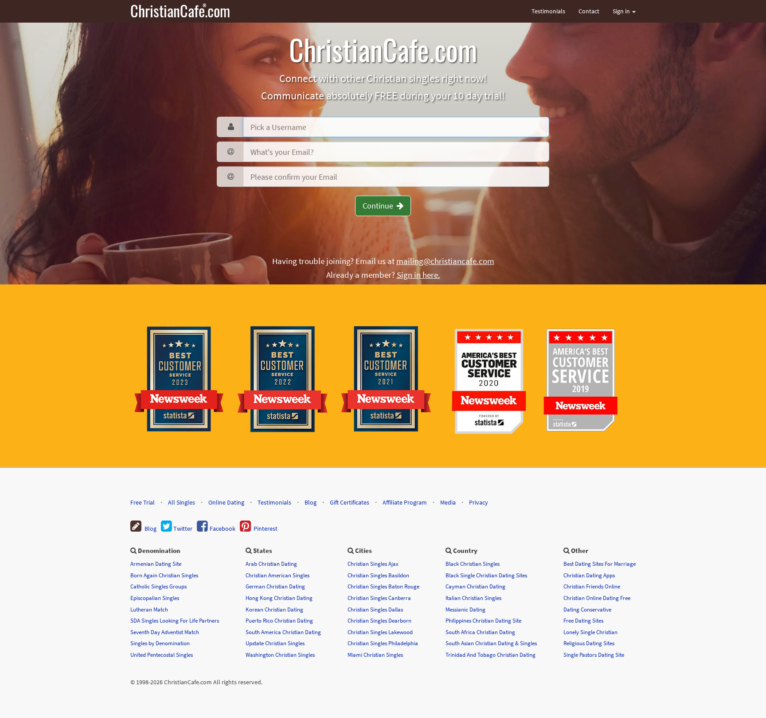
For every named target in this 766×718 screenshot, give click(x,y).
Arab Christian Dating (271, 563)
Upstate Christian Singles (275, 643)
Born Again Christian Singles (164, 575)
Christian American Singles (277, 575)
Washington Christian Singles (280, 654)
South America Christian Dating (283, 631)
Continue (380, 206)
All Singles (181, 502)
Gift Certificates (349, 502)
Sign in (622, 11)
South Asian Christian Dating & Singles (491, 643)
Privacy (478, 502)
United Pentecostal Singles (161, 654)
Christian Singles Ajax (373, 563)
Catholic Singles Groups (158, 586)
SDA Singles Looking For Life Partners (174, 620)
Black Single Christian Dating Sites (486, 575)
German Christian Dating (275, 586)
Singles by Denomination (160, 643)
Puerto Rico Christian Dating (279, 620)
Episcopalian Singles (154, 597)
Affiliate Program (405, 502)
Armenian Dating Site (155, 563)
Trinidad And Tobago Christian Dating (490, 654)
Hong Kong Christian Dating (279, 597)
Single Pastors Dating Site (593, 654)
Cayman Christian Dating (475, 586)
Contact (588, 11)
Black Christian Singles (473, 563)
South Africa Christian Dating (480, 631)
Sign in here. (418, 274)
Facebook (221, 529)
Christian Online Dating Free (596, 597)
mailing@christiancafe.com (445, 261)
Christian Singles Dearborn (379, 620)
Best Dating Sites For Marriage (599, 563)
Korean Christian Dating (274, 609)
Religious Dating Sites (588, 643)
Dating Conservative (587, 609)
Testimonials (548, 11)
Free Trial (142, 502)
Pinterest (264, 529)
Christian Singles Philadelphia (383, 643)
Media (448, 502)
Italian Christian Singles (473, 597)
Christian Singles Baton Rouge (383, 586)
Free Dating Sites (583, 620)
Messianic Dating (465, 609)
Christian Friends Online (591, 586)
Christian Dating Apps (589, 575)
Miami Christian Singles (375, 654)
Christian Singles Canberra (379, 597)
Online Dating (226, 502)
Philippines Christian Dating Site (483, 620)
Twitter (182, 529)
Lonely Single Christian (590, 631)
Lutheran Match (149, 609)
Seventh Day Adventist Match (164, 631)
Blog (311, 502)
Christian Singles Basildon (378, 575)
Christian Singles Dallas (375, 609)
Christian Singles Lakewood (380, 631)
